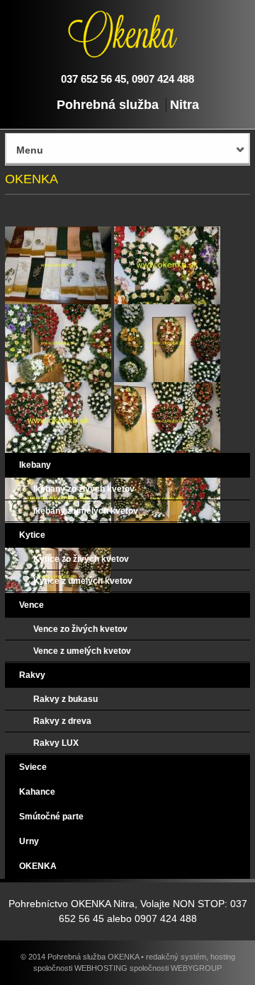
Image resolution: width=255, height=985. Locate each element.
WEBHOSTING (101, 968)
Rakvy (32, 675)
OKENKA (38, 866)
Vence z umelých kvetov (82, 651)
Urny (29, 841)
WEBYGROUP (196, 968)
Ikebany (35, 465)
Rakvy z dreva (62, 721)
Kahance (37, 792)
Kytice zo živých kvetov (81, 559)
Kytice (32, 535)
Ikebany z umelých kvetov (85, 511)
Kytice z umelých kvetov (82, 581)
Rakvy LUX (56, 743)
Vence (31, 605)
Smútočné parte (51, 817)
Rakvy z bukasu (65, 699)
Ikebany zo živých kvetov (84, 489)
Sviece (33, 767)
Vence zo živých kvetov (80, 629)
